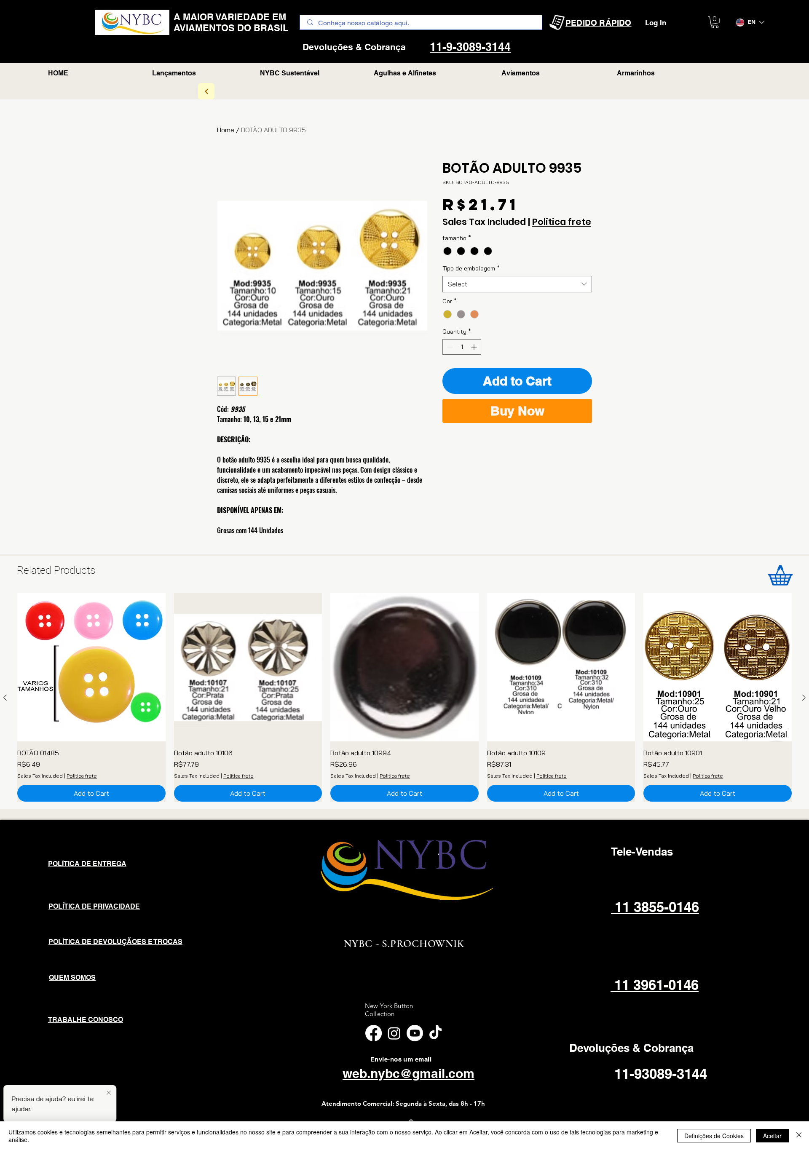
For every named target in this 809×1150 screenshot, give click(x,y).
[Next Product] (804, 698)
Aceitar (772, 1135)
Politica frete (561, 222)
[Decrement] (449, 347)
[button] (715, 22)
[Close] (799, 1135)
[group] (404, 697)
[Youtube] (415, 1033)
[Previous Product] (5, 698)
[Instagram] (394, 1033)
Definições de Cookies (714, 1135)
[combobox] (517, 284)
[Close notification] (108, 1093)
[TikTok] (435, 1033)
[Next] (206, 91)
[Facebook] (373, 1033)
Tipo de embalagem (471, 268)
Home (225, 130)
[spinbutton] (461, 347)
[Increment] (474, 347)
